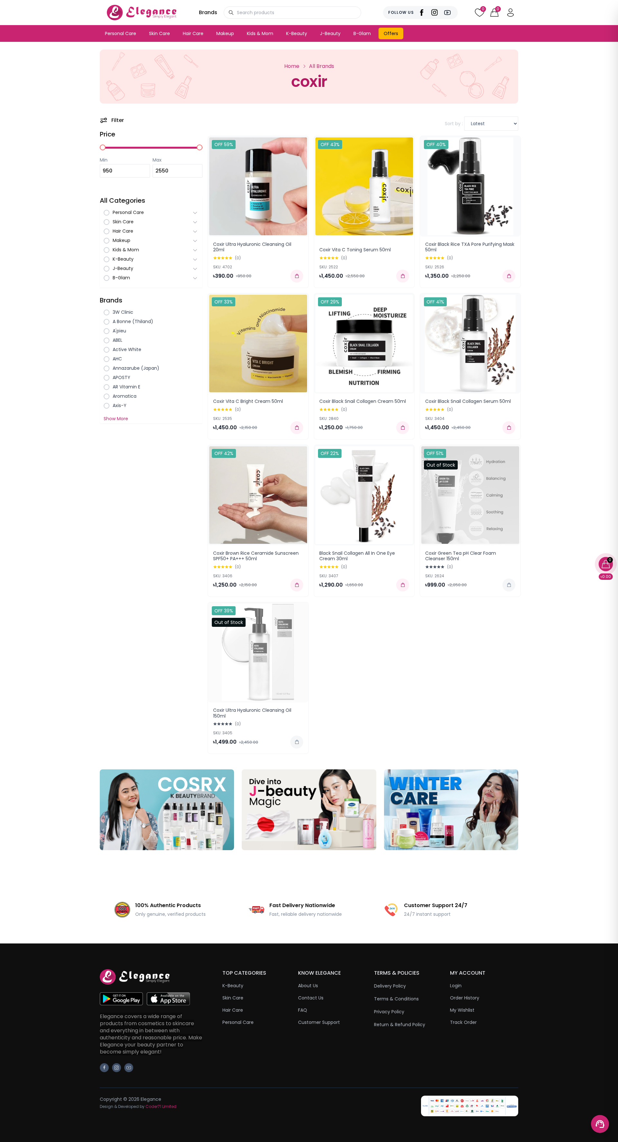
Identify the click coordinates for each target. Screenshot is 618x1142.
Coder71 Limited (160, 1106)
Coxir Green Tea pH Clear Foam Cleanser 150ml (460, 556)
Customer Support (319, 1022)
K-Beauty (296, 33)
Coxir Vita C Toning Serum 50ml (355, 249)
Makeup (225, 33)
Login (456, 985)
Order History (464, 998)
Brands (208, 12)
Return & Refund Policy (399, 1024)
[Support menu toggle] (600, 1124)
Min (104, 160)
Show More (116, 418)
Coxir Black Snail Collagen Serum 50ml (468, 401)
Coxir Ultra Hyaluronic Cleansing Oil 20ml (252, 247)
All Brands (321, 66)
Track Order (463, 1022)
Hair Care (193, 33)
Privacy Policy (389, 1011)
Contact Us (310, 998)
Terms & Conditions (396, 999)
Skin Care (159, 33)
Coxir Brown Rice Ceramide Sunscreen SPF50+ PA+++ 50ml (256, 556)
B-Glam (362, 33)
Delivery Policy (390, 986)
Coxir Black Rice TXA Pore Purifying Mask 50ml (469, 247)
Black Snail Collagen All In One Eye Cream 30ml (357, 556)
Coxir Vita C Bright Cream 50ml (248, 401)
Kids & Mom (260, 33)
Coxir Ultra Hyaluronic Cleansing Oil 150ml (252, 713)
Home (291, 66)
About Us (308, 985)
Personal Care (120, 33)
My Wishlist (462, 1010)
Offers (391, 33)
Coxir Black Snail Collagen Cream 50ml (362, 401)
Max (157, 160)
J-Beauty (330, 33)
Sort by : (454, 123)
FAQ (302, 1010)
